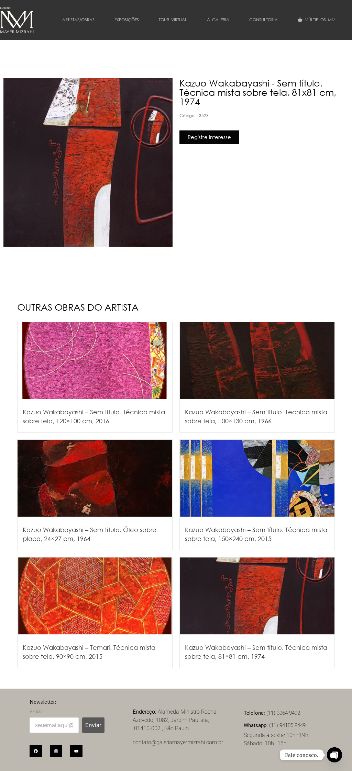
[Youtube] (76, 751)
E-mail (36, 711)
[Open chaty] (334, 754)
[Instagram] (56, 751)
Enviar (93, 725)
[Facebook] (36, 751)
